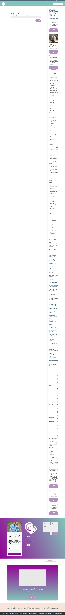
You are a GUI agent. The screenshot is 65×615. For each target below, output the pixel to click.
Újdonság (32, 588)
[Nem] (63, 613)
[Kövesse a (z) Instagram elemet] (29, 545)
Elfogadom (59, 613)
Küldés (38, 20)
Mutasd (32, 597)
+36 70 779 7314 (4, 0)
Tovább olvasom (53, 30)
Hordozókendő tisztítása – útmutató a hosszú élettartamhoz (53, 298)
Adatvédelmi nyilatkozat (37, 603)
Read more (55, 266)
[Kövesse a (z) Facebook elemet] (28, 545)
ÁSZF (33, 603)
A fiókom (56, 0)
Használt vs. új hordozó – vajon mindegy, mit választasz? (53, 343)
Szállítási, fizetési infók (49, 0)
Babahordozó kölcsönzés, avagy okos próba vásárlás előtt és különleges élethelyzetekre (53, 275)
